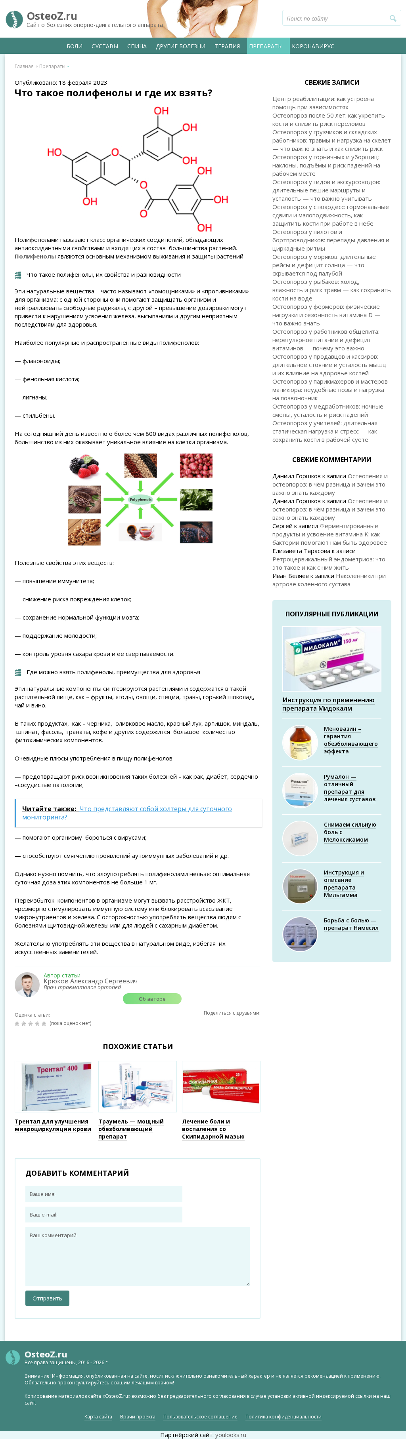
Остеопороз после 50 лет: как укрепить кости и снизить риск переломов (328, 119)
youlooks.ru (230, 1435)
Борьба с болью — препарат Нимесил (351, 923)
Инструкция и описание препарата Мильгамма (344, 884)
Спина (137, 46)
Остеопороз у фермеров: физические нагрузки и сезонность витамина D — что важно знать (326, 314)
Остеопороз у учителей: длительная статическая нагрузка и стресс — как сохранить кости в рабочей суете (324, 431)
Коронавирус (313, 46)
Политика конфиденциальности (283, 1416)
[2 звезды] (24, 1023)
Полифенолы (35, 256)
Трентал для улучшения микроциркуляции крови (53, 1125)
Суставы (105, 46)
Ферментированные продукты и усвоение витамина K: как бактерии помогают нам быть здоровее (329, 534)
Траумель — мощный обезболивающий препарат (131, 1129)
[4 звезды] (38, 1023)
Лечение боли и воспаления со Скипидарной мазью (213, 1129)
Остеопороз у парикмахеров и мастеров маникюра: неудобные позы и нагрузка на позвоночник (330, 389)
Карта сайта (98, 1416)
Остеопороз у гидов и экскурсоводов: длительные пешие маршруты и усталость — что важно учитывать (326, 190)
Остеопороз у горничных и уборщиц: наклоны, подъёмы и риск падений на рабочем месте (326, 165)
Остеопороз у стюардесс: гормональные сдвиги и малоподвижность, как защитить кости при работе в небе (330, 215)
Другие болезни (180, 46)
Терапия (227, 46)
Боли (74, 46)
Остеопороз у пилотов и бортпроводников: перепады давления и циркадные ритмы (330, 240)
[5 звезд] (45, 1023)
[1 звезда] (18, 1023)
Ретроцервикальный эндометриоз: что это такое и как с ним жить (328, 563)
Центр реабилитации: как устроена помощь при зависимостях (323, 103)
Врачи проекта (137, 1416)
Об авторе (152, 998)
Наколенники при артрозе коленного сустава (329, 580)
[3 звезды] (31, 1023)
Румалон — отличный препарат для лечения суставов (350, 788)
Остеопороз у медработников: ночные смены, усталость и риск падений (327, 410)
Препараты (266, 46)
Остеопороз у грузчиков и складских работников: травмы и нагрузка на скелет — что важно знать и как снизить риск (331, 140)
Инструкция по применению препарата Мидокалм (328, 704)
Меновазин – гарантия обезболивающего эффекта (351, 740)
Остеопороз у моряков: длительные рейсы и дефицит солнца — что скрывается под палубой (324, 265)
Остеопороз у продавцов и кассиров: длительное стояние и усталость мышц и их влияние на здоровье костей (329, 364)
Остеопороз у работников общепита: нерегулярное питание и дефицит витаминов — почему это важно (325, 339)
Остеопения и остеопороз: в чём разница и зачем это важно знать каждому (330, 484)
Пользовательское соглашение (200, 1416)
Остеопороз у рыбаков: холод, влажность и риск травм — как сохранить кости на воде (331, 290)
